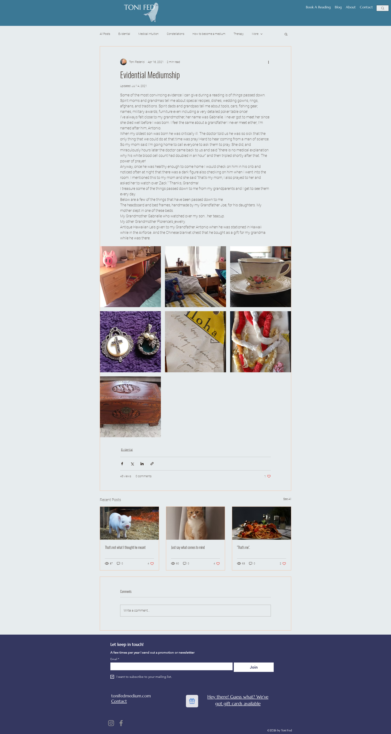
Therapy (239, 33)
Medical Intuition (148, 33)
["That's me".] (261, 523)
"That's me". (243, 547)
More (255, 33)
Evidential (124, 33)
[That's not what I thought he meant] (129, 523)
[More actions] (268, 61)
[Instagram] (111, 723)
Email (114, 659)
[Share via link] (152, 464)
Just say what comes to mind (188, 547)
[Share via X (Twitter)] (132, 464)
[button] (286, 34)
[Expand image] (130, 276)
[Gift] (192, 701)
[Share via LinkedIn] (142, 464)
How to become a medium (208, 33)
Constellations (175, 33)
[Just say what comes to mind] (195, 523)
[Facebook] (121, 723)
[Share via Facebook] (122, 464)
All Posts (105, 33)
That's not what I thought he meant (125, 547)
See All (287, 499)
